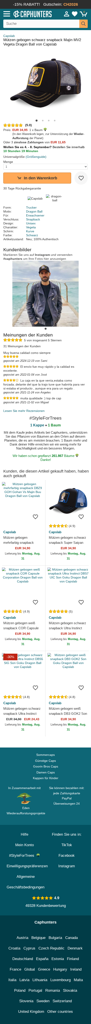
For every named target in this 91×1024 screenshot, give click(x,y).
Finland (73, 959)
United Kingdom (31, 1011)
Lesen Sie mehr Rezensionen (24, 411)
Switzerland (62, 1001)
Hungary (60, 969)
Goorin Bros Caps (45, 766)
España (42, 959)
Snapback (33, 219)
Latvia (24, 980)
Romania (52, 990)
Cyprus (29, 948)
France (15, 969)
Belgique (38, 938)
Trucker (31, 207)
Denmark (75, 948)
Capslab (9, 36)
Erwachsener (35, 215)
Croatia (14, 948)
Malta (78, 980)
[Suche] (83, 24)
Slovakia (70, 990)
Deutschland (22, 959)
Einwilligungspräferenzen (27, 866)
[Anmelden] (67, 14)
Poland (19, 990)
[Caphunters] (26, 13)
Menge (8, 162)
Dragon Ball (34, 211)
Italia (12, 980)
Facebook (67, 855)
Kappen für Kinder (45, 778)
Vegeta (31, 227)
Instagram (66, 866)
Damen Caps (45, 772)
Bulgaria (55, 938)
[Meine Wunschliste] (75, 14)
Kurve (30, 231)
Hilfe (24, 834)
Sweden (42, 1001)
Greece (44, 969)
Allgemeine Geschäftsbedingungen (25, 882)
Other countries (60, 1011)
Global (29, 969)
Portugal (35, 990)
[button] (37, 121)
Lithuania (39, 980)
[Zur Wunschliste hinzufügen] (81, 178)
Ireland (76, 969)
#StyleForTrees (22, 855)
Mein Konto (24, 845)
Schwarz (32, 235)
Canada (71, 938)
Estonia (57, 959)
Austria (22, 938)
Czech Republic (51, 948)
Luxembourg (60, 980)
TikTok (66, 845)
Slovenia (26, 1001)
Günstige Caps (45, 760)
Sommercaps (45, 755)
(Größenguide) (36, 156)
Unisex (31, 223)
